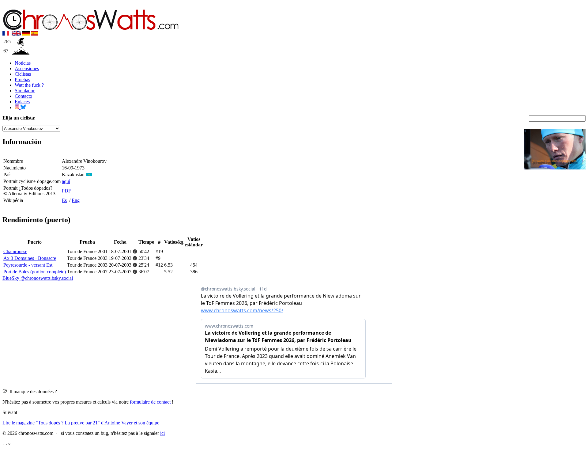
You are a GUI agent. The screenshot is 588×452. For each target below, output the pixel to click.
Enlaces (22, 101)
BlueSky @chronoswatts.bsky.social (37, 278)
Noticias (23, 63)
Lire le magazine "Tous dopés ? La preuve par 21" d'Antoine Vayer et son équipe (80, 422)
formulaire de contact (150, 402)
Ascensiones (27, 68)
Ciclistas (23, 74)
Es (64, 200)
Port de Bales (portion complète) (34, 271)
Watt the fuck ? (29, 85)
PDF (66, 190)
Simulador (25, 90)
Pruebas (22, 79)
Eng (76, 200)
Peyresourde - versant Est (27, 265)
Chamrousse (15, 251)
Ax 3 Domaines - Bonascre (29, 258)
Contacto (23, 96)
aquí (66, 181)
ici (162, 433)
